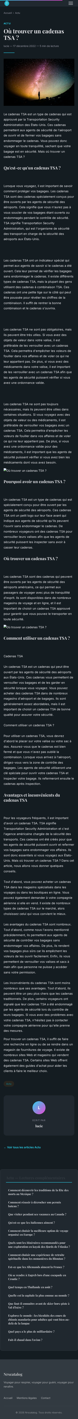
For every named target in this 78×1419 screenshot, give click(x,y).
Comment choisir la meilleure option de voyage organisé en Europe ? (38, 1232)
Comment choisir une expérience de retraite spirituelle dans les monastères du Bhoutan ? (36, 1256)
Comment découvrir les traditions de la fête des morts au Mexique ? (38, 1192)
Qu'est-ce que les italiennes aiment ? (31, 1222)
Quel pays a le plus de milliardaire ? (31, 1331)
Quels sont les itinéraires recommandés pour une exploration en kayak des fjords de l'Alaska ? (39, 1244)
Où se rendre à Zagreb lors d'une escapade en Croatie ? (37, 1277)
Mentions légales (27, 1397)
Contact (45, 1397)
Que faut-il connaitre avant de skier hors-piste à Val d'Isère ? (38, 1305)
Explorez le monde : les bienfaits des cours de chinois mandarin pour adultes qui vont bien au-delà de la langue (39, 1319)
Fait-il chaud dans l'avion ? (25, 1340)
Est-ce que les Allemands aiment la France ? (36, 1267)
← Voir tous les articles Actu (22, 1147)
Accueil (8, 12)
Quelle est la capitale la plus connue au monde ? (38, 1295)
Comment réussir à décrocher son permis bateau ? (34, 1204)
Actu (17, 12)
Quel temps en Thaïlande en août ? (30, 1287)
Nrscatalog (13, 1374)
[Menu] (70, 3)
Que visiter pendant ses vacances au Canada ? (37, 1214)
